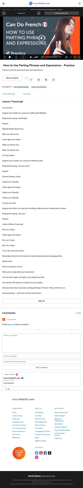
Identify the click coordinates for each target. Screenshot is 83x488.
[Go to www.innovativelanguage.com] (41, 475)
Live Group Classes (19, 428)
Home (14, 412)
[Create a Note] (38, 79)
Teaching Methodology (62, 430)
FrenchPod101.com (64, 480)
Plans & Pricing (40, 425)
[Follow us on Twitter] (36, 453)
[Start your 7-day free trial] (19, 453)
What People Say (41, 422)
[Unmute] (31, 57)
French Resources (18, 431)
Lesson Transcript (9, 94)
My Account (58, 424)
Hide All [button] (41, 301)
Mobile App (16, 437)
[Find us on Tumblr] (49, 453)
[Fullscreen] (70, 57)
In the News (39, 428)
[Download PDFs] (46, 79)
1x (23, 57)
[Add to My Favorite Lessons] (31, 79)
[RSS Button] (3, 319)
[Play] (10, 57)
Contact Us (58, 438)
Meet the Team (40, 419)
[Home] (39, 5)
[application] (41, 38)
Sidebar (61, 13)
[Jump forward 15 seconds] (16, 57)
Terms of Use (46, 482)
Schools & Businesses (42, 434)
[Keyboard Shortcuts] (79, 57)
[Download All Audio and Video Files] (53, 79)
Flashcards (16, 419)
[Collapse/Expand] (41, 313)
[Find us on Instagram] (36, 457)
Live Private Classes (19, 425)
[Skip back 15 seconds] (4, 57)
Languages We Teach (42, 431)
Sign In (10, 324)
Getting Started (59, 416)
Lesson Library (6, 9)
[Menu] (3, 3)
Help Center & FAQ (61, 412)
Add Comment (41, 367)
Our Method (39, 412)
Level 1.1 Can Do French (20, 9)
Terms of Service (63, 484)
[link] (4, 13)
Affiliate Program (40, 441)
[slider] (35, 57)
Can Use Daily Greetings (21, 87)
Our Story (38, 416)
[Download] (74, 57)
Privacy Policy (36, 482)
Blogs (37, 437)
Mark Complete (12, 78)
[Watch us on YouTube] (41, 453)
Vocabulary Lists (17, 422)
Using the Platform (60, 427)
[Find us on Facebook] (45, 453)
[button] (79, 3)
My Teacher (16, 434)
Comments (27, 94)
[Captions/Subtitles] (66, 57)
